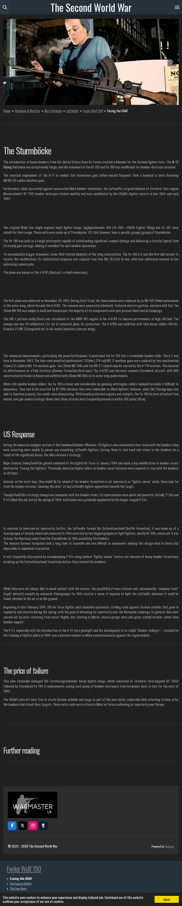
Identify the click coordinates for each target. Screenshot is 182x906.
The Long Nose (18, 888)
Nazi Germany (53, 110)
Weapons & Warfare (27, 110)
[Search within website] (5, 7)
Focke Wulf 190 (93, 110)
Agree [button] (166, 899)
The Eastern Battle (21, 883)
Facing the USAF (117, 110)
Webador (169, 846)
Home (7, 110)
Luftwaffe (72, 110)
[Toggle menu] (177, 7)
